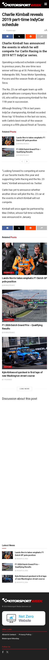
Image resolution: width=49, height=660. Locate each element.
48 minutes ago (23, 143)
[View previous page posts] (22, 161)
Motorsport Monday (10, 638)
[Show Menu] (45, 4)
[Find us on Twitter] (7, 652)
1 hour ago (7, 379)
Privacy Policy (25, 635)
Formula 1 (8, 272)
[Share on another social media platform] (41, 36)
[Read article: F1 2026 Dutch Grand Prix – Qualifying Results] (8, 152)
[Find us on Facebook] (2, 652)
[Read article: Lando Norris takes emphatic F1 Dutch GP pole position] (8, 140)
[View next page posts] (27, 161)
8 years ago (11, 30)
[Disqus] (24, 436)
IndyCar (7, 367)
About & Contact (9, 635)
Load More (24, 389)
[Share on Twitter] (19, 36)
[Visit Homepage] (22, 4)
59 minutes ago (23, 155)
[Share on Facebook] (7, 36)
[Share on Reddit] (30, 36)
